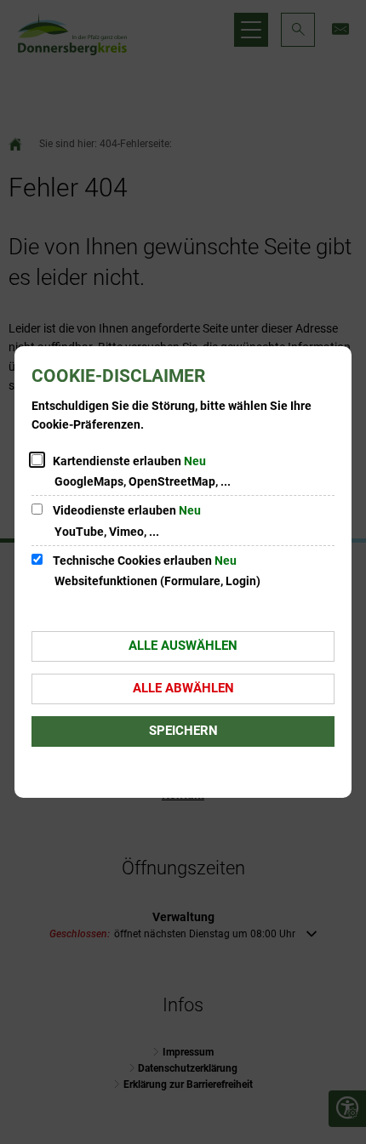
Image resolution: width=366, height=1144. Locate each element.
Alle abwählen (183, 688)
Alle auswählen (183, 645)
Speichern (183, 730)
